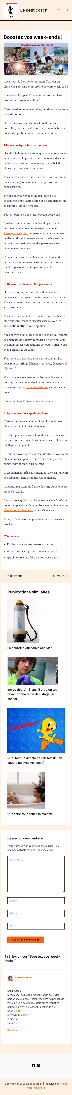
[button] (67, 10)
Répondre (12, 1030)
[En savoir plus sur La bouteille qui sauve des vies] (23, 620)
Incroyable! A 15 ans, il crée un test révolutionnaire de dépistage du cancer (33, 694)
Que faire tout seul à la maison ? (31, 814)
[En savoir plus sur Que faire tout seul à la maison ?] (26, 790)
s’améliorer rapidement (18, 510)
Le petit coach (34, 10)
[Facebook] (33, 1065)
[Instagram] (38, 1065)
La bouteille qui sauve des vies (29, 648)
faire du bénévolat (37, 387)
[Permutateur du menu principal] (58, 10)
